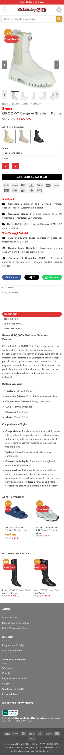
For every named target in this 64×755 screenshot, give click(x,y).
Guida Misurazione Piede (14, 628)
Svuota (5, 158)
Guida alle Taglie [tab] (13, 323)
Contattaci (7, 673)
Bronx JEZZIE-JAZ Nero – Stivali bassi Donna (46, 591)
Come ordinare (9, 617)
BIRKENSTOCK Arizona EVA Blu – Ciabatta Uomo (15, 528)
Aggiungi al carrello (32, 177)
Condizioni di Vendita (13, 689)
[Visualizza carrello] (59, 9)
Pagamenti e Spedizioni (14, 678)
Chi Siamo (7, 668)
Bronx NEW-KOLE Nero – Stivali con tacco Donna (16, 591)
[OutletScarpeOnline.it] (32, 9)
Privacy (5, 683)
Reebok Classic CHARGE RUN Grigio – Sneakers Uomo (46, 530)
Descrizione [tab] (10, 314)
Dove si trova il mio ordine (15, 623)
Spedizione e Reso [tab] (14, 328)
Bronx (7, 108)
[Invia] (59, 19)
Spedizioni (8, 199)
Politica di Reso (10, 694)
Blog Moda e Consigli (13, 645)
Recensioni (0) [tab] (11, 319)
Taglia (5, 148)
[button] (5, 9)
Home (5, 103)
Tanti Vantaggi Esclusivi (15, 233)
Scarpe (25, 103)
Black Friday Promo (12, 650)
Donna (15, 103)
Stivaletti (37, 103)
